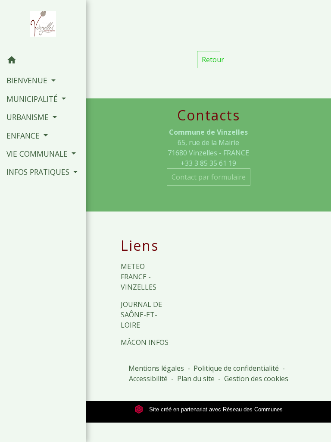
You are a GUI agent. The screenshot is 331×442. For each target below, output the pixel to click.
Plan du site (196, 378)
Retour (211, 59)
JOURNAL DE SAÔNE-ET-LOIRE (141, 315)
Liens (140, 245)
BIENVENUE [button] (28, 80)
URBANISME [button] (28, 117)
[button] (43, 61)
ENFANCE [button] (24, 135)
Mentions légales (156, 368)
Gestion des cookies (256, 378)
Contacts (208, 115)
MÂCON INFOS (145, 342)
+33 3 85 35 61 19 (208, 163)
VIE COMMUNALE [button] (38, 153)
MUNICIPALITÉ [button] (33, 99)
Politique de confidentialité (236, 368)
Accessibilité (148, 378)
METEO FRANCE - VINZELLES (138, 277)
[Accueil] (43, 25)
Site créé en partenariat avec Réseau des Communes (215, 409)
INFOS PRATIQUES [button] (39, 172)
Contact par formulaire (209, 177)
